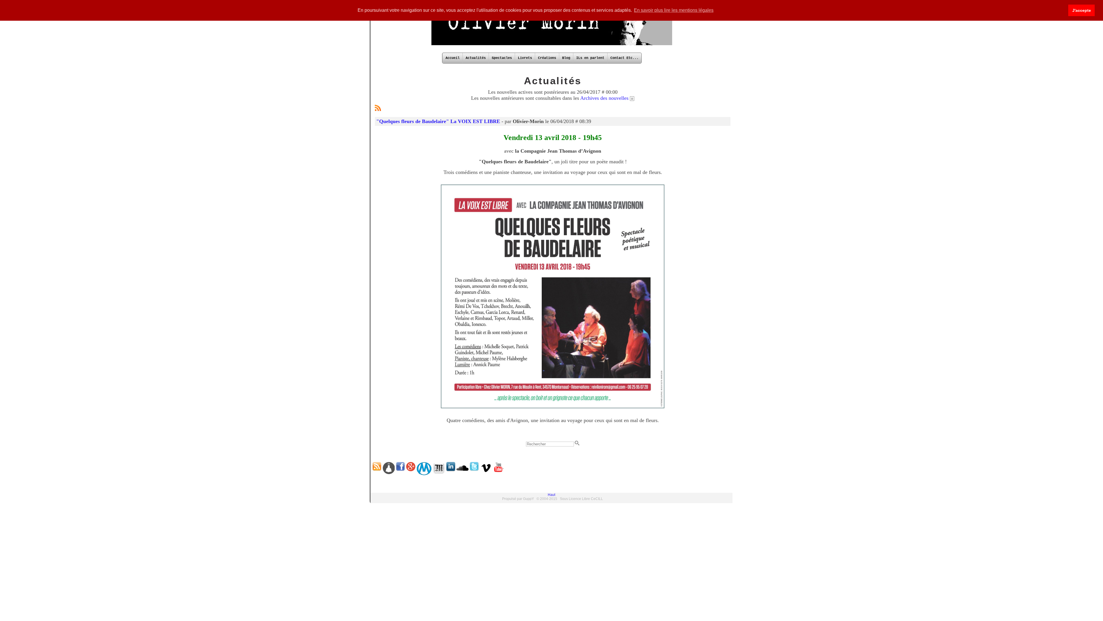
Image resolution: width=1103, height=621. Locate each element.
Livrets (525, 58)
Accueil (453, 58)
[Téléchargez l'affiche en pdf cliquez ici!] (553, 410)
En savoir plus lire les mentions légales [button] (674, 10)
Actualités (476, 58)
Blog (566, 58)
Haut (551, 495)
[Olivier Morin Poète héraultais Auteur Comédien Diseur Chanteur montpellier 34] (551, 45)
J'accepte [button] (1081, 10)
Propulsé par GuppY (518, 499)
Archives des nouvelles (605, 98)
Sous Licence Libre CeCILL (581, 499)
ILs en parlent (590, 58)
